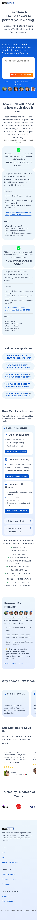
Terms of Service (8, 896)
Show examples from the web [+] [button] (18, 214)
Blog (4, 852)
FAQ (3, 857)
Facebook (6, 884)
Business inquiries (9, 879)
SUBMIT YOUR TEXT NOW (21, 74)
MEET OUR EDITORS (15, 663)
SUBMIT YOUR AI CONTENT (17, 511)
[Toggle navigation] (32, 3)
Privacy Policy (7, 901)
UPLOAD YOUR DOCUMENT (17, 476)
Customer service (8, 874)
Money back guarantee (11, 862)
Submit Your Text (15, 521)
